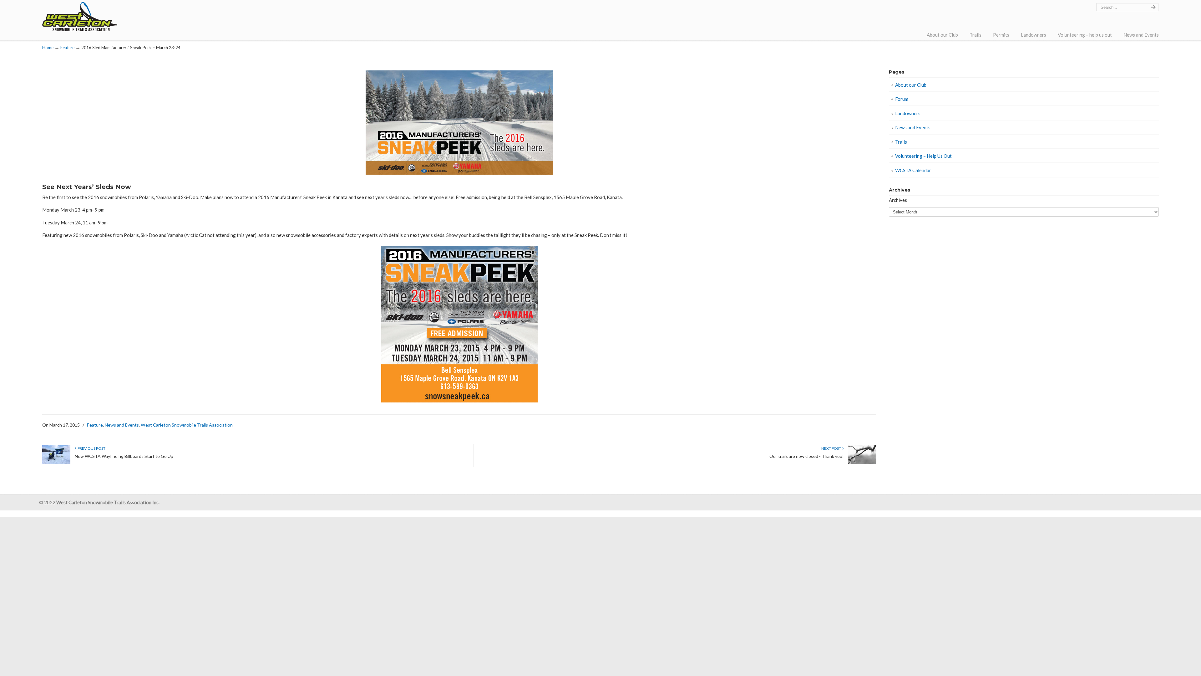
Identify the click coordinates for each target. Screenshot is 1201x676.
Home (47, 47)
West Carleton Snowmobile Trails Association (79, 16)
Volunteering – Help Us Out (923, 156)
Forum (901, 99)
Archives (898, 200)
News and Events (122, 425)
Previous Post (90, 448)
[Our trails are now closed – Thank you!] (862, 462)
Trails (901, 142)
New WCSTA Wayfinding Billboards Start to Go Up (124, 456)
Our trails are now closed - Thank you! (806, 456)
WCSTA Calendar (913, 170)
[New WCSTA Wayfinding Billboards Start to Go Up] (56, 462)
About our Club (910, 85)
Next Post (831, 448)
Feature (67, 47)
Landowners (907, 113)
